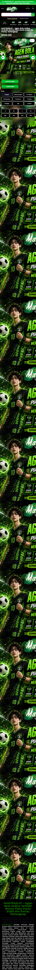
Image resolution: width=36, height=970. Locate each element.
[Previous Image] (3, 57)
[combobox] (16, 14)
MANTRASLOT (7, 924)
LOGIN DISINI (10, 86)
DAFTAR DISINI (10, 81)
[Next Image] (33, 57)
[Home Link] (11, 9)
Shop (2, 8)
